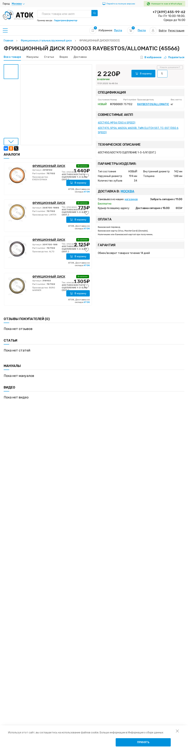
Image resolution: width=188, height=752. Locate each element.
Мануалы (32, 57)
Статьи (49, 57)
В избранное (152, 57)
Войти (163, 30)
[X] (16, 148)
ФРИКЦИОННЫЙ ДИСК (48, 166)
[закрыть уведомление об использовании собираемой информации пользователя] (177, 730)
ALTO (51, 251)
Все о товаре (12, 57)
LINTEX (52, 214)
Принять (143, 742)
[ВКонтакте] (6, 148)
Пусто (118, 30)
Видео (63, 57)
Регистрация (176, 30)
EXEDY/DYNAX (39, 179)
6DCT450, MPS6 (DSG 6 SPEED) (116, 122)
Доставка (80, 57)
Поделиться (176, 57)
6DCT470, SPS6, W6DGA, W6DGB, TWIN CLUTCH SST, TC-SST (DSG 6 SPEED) (138, 130)
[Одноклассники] (11, 148)
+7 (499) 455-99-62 (169, 12)
